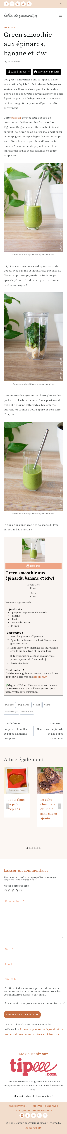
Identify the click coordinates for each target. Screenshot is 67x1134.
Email (9, 963)
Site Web (10, 979)
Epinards (23, 704)
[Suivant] (59, 806)
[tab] (27, 848)
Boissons (9, 27)
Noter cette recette (16, 885)
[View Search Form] (61, 4)
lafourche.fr (40, 676)
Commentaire (14, 900)
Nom (9, 949)
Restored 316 (33, 1127)
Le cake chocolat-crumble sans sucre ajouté (48, 808)
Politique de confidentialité (33, 1110)
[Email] (29, 3)
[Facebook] (6, 3)
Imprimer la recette (48, 71)
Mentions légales (45, 1106)
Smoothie (27, 711)
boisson (16, 117)
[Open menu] (60, 15)
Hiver (36, 704)
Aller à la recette (20, 71)
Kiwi (47, 704)
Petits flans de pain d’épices (16, 804)
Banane (9, 704)
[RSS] (23, 3)
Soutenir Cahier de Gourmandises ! (33, 1096)
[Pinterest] (17, 3)
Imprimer (35, 566)
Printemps (11, 711)
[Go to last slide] (7, 806)
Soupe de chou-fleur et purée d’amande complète (16, 731)
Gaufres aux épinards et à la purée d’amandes (50, 731)
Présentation (18, 1106)
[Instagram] (12, 3)
